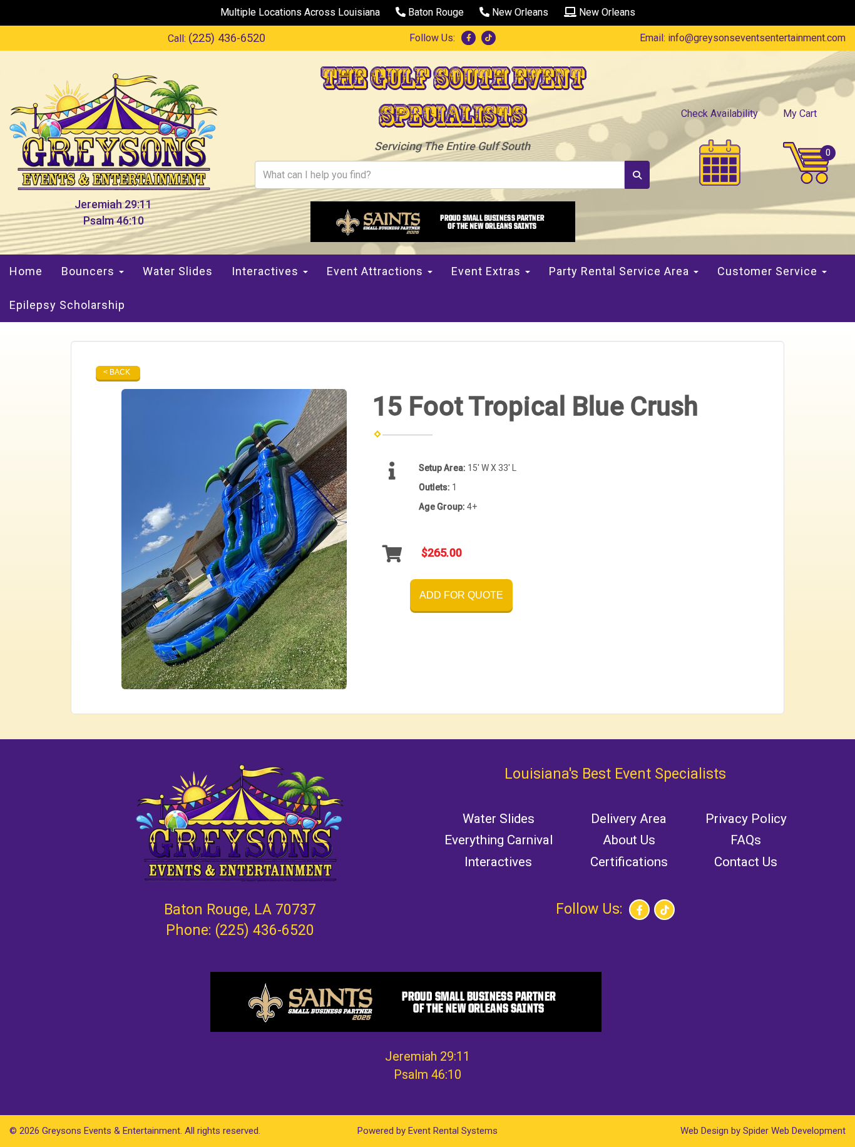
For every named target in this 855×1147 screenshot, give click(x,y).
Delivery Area (629, 818)
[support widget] (817, 1117)
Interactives (498, 861)
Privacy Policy (746, 818)
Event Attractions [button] (376, 271)
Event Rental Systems (453, 1130)
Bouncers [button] (89, 271)
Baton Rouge (435, 12)
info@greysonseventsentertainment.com (757, 38)
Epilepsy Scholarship (67, 304)
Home (26, 271)
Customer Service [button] (769, 271)
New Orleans (518, 12)
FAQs (745, 839)
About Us (629, 839)
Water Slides (178, 271)
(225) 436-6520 (226, 37)
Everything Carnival (498, 839)
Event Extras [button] (487, 271)
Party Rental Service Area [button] (620, 271)
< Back (116, 372)
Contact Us (745, 861)
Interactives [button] (267, 271)
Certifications (629, 861)
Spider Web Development (794, 1130)
